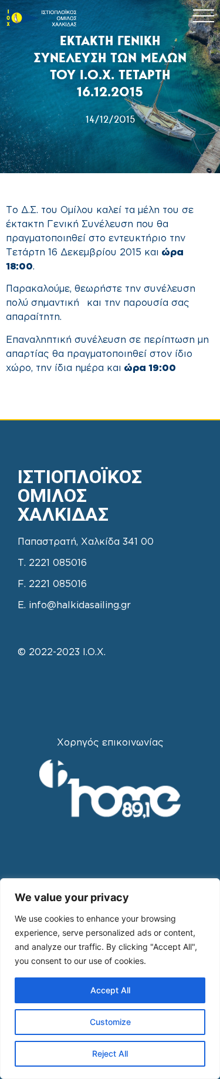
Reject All (110, 1053)
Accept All (110, 990)
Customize (110, 1022)
